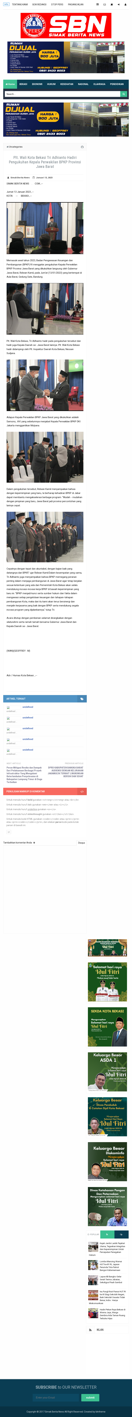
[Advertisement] (107, 1353)
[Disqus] (45, 889)
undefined (28, 707)
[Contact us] (104, 4)
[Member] (125, 4)
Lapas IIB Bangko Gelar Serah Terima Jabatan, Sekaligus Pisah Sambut (111, 1279)
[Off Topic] (111, 4)
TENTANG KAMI (20, 4)
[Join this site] (118, 4)
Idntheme (100, 1411)
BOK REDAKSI (39, 4)
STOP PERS (57, 4)
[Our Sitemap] (97, 4)
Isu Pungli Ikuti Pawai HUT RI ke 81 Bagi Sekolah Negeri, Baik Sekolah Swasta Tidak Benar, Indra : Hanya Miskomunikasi (107, 1297)
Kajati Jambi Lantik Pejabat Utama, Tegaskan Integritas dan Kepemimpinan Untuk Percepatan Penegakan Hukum (107, 1249)
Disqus (81, 843)
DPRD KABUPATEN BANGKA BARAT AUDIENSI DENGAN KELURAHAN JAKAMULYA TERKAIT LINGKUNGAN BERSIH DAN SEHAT (65, 772)
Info (6, 4)
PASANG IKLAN (75, 4)
